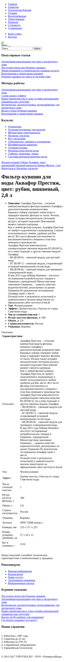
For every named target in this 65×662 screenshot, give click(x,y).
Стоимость (14, 25)
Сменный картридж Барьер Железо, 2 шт (37, 165)
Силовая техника (18, 147)
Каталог (12, 36)
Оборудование (16, 19)
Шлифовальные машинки (22, 144)
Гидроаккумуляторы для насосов (26, 129)
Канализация (15, 574)
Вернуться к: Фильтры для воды (19, 168)
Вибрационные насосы (21, 583)
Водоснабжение (17, 16)
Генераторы (14, 126)
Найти (37, 48)
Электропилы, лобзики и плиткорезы (29, 141)
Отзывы (12, 13)
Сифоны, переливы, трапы (23, 153)
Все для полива (17, 138)
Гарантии (13, 7)
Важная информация (20, 571)
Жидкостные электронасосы (24, 132)
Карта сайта (15, 33)
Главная (12, 4)
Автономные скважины (21, 580)
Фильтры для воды (18, 135)
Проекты (13, 22)
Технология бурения (19, 10)
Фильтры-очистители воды (23, 150)
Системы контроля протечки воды (27, 156)
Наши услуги (15, 577)
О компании (15, 28)
